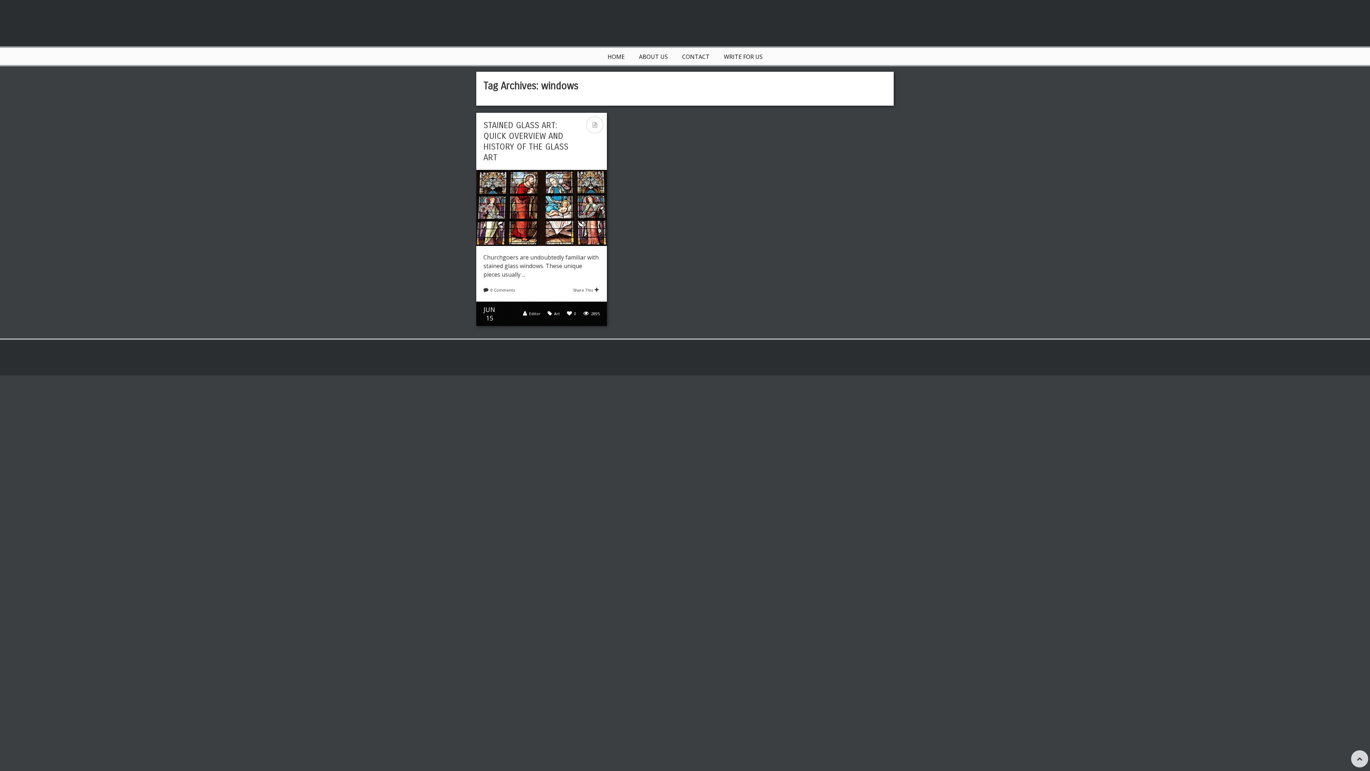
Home (616, 56)
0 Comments (503, 290)
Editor (535, 313)
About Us (653, 56)
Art (557, 313)
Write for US (743, 56)
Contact (696, 56)
